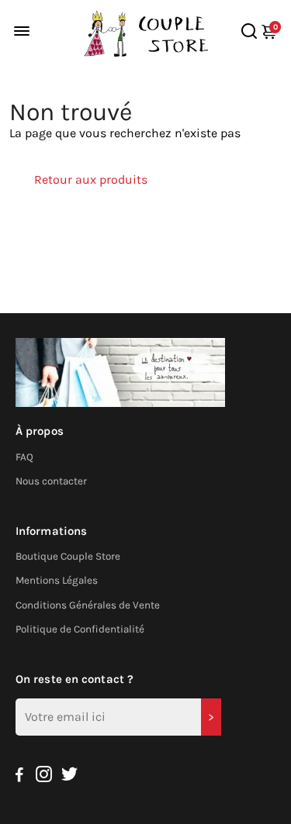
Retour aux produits (90, 179)
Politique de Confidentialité (80, 629)
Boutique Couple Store (68, 556)
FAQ (24, 457)
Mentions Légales (57, 580)
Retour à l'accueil (82, 218)
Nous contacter (51, 481)
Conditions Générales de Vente (88, 605)
